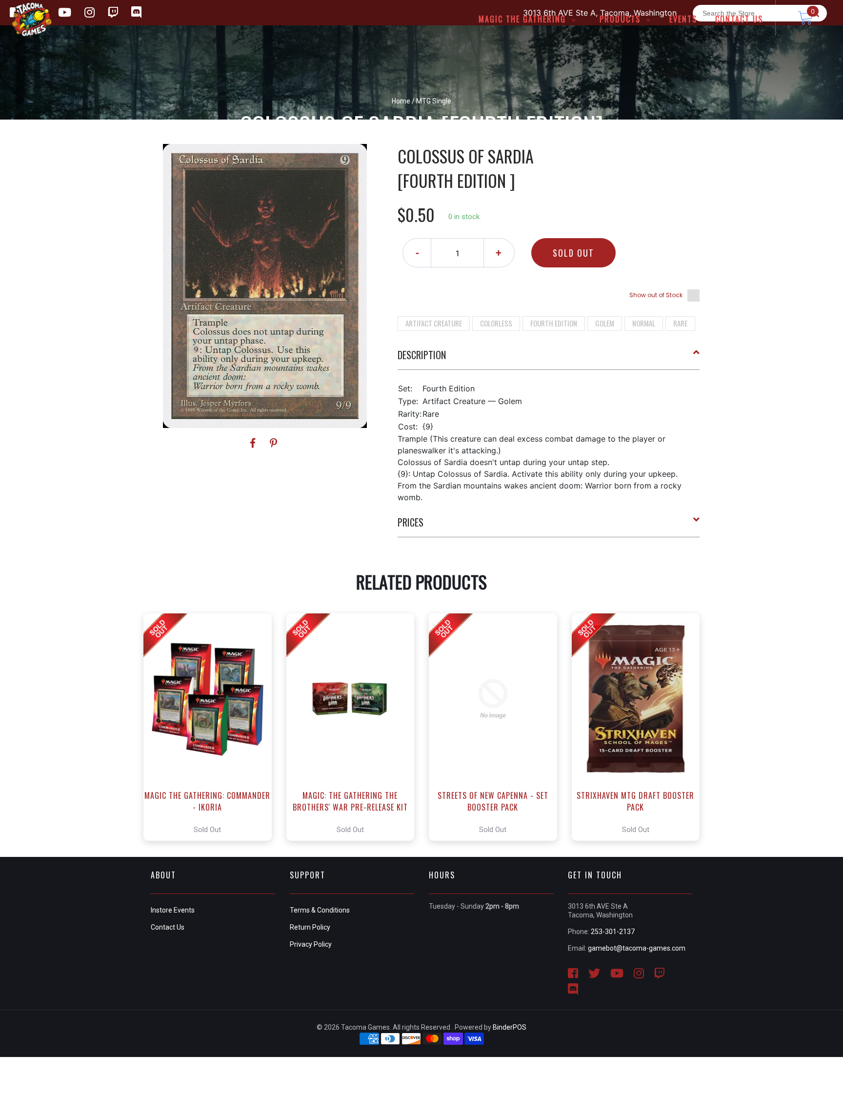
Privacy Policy (311, 944)
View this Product (212, 727)
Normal (643, 323)
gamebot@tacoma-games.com (636, 948)
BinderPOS (509, 1027)
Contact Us (167, 927)
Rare (680, 323)
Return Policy (310, 927)
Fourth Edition (553, 323)
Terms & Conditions (320, 910)
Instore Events (173, 910)
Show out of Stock (655, 295)
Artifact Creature (433, 323)
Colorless (496, 323)
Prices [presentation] (410, 522)
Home (401, 101)
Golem (604, 323)
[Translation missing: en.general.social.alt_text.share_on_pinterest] (273, 443)
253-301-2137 (613, 931)
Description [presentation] (422, 354)
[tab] (549, 358)
